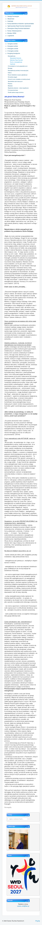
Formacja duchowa (13, 90)
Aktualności (10, 19)
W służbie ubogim (12, 77)
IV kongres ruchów (12, 51)
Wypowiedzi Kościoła (15, 58)
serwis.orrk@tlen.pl (23, 906)
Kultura (10, 72)
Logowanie (10, 35)
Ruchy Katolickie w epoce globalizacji (17, 75)
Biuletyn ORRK (11, 33)
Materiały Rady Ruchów (16, 60)
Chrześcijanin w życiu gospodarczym (17, 66)
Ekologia (10, 68)
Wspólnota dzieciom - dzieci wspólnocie (18, 88)
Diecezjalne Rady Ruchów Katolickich (18, 28)
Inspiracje (10, 21)
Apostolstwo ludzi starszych (15, 81)
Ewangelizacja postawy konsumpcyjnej (18, 70)
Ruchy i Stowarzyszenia (14, 31)
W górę (37, 921)
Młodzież (10, 86)
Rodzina (10, 83)
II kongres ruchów (12, 46)
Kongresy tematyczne (13, 53)
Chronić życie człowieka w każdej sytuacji (19, 79)
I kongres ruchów (12, 44)
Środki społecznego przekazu (16, 92)
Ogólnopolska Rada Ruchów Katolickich (19, 26)
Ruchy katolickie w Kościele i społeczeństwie (20, 23)
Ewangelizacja (11, 56)
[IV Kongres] (18, 839)
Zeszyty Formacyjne (13, 16)
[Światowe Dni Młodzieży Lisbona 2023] (23, 876)
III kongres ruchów (12, 48)
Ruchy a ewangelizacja (16, 62)
